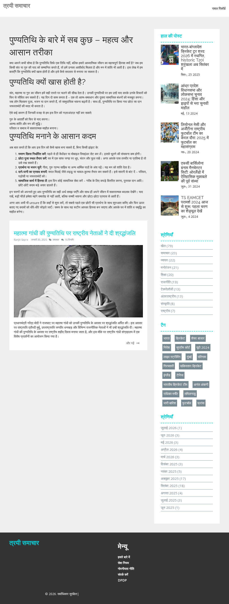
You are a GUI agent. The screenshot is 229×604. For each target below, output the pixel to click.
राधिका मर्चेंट (170, 393)
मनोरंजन (169, 267)
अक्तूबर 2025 (173, 478)
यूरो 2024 (202, 347)
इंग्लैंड (166, 375)
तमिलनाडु (190, 393)
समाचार (56, 239)
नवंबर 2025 (171, 471)
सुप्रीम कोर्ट (183, 347)
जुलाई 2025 (171, 500)
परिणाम (202, 356)
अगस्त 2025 (171, 493)
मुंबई (189, 356)
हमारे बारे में (124, 557)
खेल (167, 245)
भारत (166, 338)
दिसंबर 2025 (172, 464)
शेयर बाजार (198, 338)
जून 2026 (170, 435)
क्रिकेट (180, 338)
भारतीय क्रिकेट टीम (175, 384)
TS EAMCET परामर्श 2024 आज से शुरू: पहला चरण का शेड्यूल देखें (194, 204)
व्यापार (168, 260)
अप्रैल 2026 (172, 449)
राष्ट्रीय (168, 310)
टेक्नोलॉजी (170, 289)
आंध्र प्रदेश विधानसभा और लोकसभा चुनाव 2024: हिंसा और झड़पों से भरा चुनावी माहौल (194, 96)
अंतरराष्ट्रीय (172, 296)
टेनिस (179, 375)
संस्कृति (168, 303)
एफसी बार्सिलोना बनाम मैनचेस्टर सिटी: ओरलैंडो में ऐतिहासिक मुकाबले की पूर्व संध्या (194, 172)
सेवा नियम (123, 563)
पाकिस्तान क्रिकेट (190, 366)
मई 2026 (169, 442)
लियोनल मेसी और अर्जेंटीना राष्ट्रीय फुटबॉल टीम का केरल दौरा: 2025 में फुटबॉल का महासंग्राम (195, 135)
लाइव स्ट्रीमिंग (171, 356)
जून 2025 (170, 507)
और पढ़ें (130, 343)
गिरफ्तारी (168, 366)
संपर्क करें (123, 574)
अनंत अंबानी (201, 384)
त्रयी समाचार (16, 5)
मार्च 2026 (170, 457)
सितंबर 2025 (173, 485)
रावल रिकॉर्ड (219, 8)
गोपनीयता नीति (126, 568)
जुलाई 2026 (171, 428)
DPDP (122, 580)
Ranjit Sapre (21, 239)
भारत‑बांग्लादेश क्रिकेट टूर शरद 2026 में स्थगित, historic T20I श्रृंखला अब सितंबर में (195, 57)
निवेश (166, 347)
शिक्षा (167, 274)
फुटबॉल (186, 403)
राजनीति (169, 282)
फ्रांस (200, 403)
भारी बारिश (169, 403)
